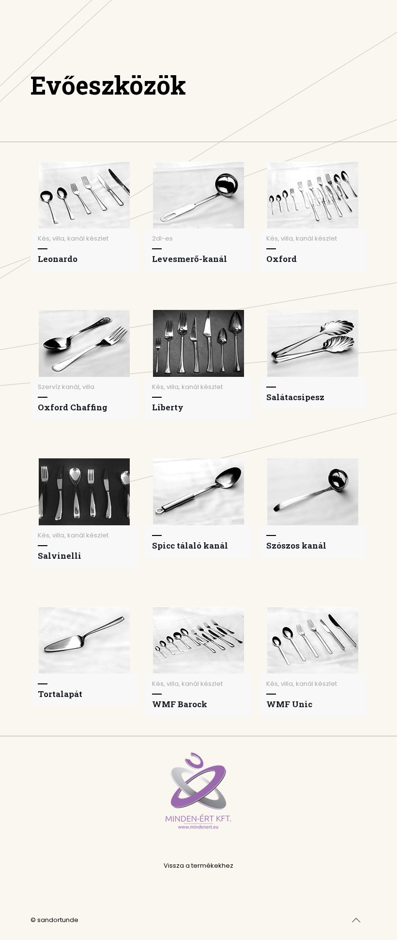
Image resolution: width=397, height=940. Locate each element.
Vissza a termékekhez (198, 865)
